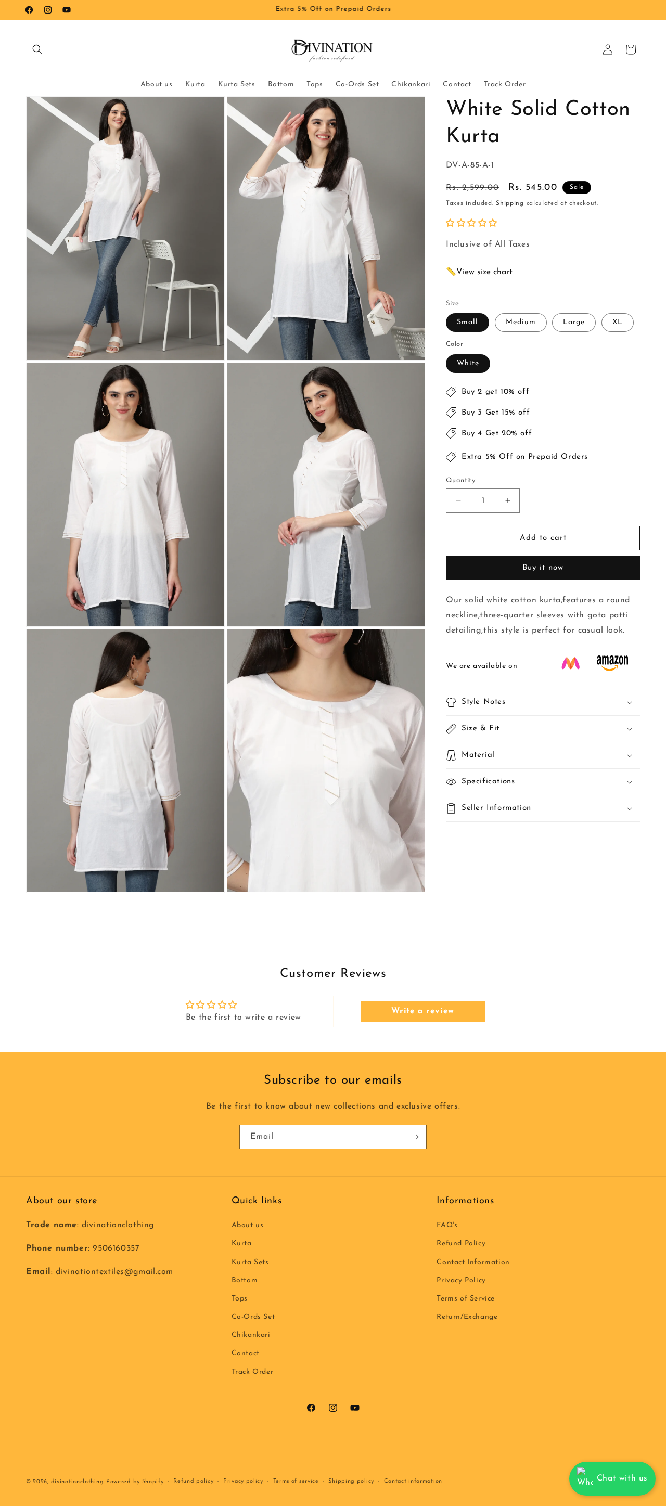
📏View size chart (479, 272)
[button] (37, 49)
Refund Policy (461, 1244)
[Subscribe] (414, 1137)
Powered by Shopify (135, 1482)
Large (574, 322)
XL (617, 322)
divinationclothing (77, 1482)
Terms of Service (466, 1299)
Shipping (510, 203)
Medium (521, 322)
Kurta (242, 1244)
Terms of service (296, 1481)
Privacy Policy (461, 1280)
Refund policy (193, 1481)
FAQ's (447, 1226)
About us (248, 1226)
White (468, 363)
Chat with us (622, 1478)
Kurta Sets (250, 1262)
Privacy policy (243, 1481)
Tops (240, 1299)
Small (467, 322)
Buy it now (542, 568)
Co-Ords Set (253, 1317)
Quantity (460, 480)
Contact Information (473, 1262)
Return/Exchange (467, 1317)
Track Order (253, 1372)
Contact (246, 1354)
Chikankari (251, 1336)
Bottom (245, 1280)
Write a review (422, 1011)
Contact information (413, 1481)
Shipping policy (351, 1481)
